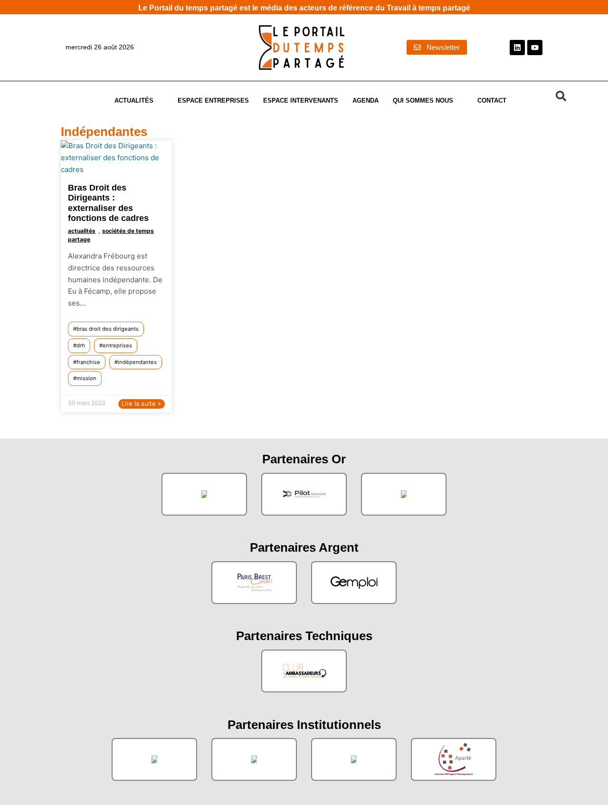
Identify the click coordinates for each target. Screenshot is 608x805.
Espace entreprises (213, 100)
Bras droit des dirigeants (107, 329)
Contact (491, 100)
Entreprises (117, 345)
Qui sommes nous (423, 100)
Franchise (88, 362)
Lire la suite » (141, 403)
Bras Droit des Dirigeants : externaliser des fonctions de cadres (108, 203)
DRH (80, 345)
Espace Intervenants (300, 100)
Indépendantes (137, 362)
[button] (560, 95)
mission (86, 378)
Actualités (133, 100)
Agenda (365, 100)
